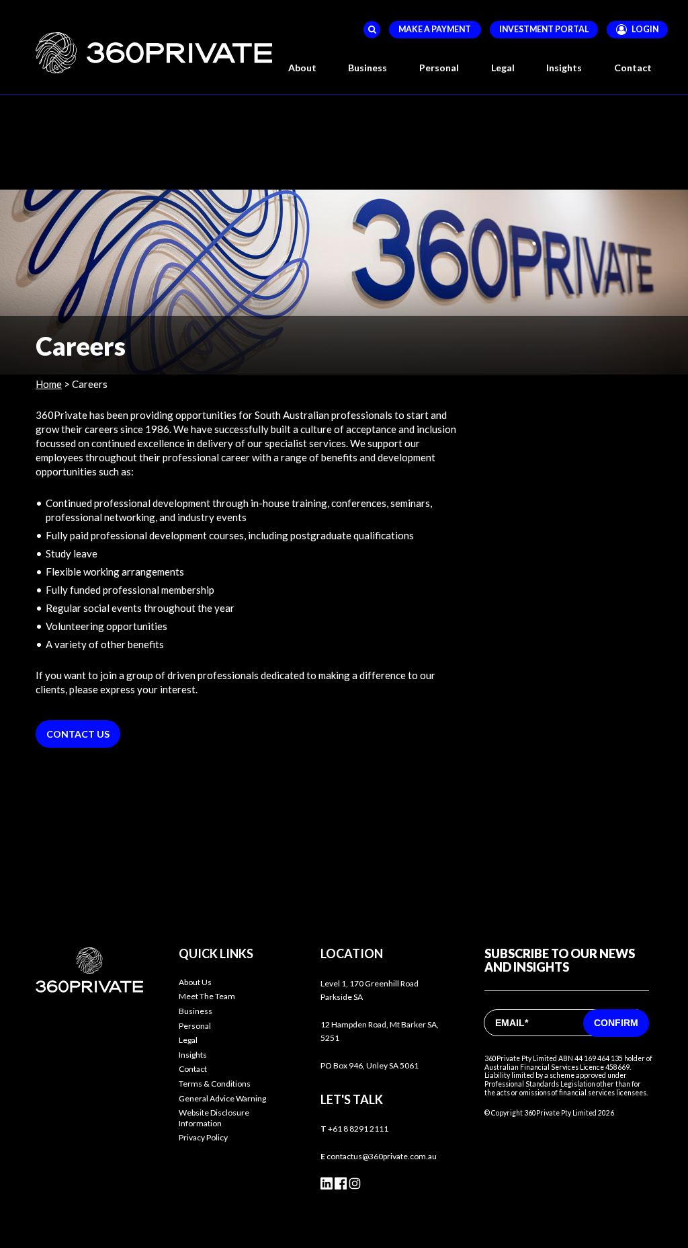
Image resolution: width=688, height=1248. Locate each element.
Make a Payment (434, 29)
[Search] (372, 29)
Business (195, 1011)
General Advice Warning (222, 1098)
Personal (195, 1026)
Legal (188, 1040)
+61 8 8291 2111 (358, 1129)
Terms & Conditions (215, 1084)
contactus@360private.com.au (382, 1156)
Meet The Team (207, 996)
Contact (633, 67)
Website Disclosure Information (214, 1117)
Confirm (616, 1022)
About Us (195, 982)
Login (645, 29)
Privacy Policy (203, 1137)
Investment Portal (544, 29)
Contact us (78, 734)
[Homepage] (154, 52)
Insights (564, 67)
